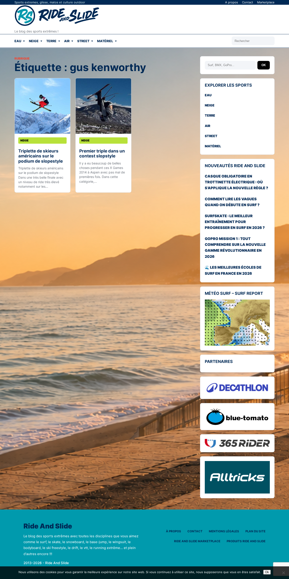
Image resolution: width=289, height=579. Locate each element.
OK (263, 65)
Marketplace (266, 2)
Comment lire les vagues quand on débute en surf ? (232, 202)
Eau (17, 41)
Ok (267, 572)
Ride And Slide (47, 526)
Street (83, 41)
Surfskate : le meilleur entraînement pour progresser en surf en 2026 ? (235, 222)
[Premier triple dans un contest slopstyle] (103, 106)
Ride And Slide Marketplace (197, 541)
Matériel (105, 41)
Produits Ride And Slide (246, 541)
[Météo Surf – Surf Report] (237, 323)
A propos (231, 2)
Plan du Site (255, 531)
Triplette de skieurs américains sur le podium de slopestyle (40, 156)
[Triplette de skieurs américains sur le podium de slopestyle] (42, 106)
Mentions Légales (224, 531)
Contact (247, 2)
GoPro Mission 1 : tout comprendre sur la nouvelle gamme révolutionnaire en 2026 (235, 247)
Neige (34, 41)
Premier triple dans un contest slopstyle (102, 153)
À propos (173, 531)
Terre (51, 41)
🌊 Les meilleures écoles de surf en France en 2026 (233, 270)
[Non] (283, 572)
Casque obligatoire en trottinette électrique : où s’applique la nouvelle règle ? (236, 182)
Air (67, 41)
